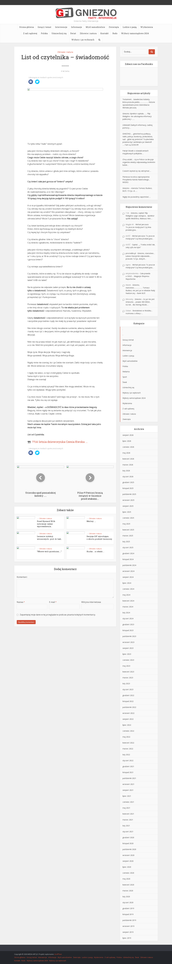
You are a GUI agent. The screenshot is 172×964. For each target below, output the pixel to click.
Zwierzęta (114, 27)
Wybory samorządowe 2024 (135, 33)
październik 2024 (129, 565)
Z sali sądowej (30, 33)
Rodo (114, 33)
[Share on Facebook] (30, 83)
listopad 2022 (128, 701)
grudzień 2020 (128, 837)
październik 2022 (129, 707)
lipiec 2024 (127, 583)
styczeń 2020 (128, 902)
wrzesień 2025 (128, 500)
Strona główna (26, 27)
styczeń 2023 (128, 689)
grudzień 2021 (128, 766)
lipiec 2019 (127, 938)
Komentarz (22, 577)
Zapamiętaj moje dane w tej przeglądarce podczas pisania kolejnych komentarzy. (58, 614)
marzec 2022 (128, 748)
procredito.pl (131, 253)
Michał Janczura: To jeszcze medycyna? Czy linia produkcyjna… (138, 227)
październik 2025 (129, 494)
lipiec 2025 (127, 512)
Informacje (76, 27)
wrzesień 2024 (128, 571)
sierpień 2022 (128, 719)
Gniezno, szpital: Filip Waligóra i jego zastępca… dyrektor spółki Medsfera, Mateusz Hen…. (140, 216)
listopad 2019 (128, 914)
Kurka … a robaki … (95, 551)
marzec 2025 (128, 535)
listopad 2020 (128, 843)
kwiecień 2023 (128, 671)
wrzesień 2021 (128, 784)
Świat (73, 33)
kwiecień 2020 (128, 884)
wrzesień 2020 (128, 855)
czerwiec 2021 (128, 802)
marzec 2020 (128, 890)
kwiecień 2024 (128, 601)
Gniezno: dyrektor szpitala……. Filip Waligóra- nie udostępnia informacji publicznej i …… (137, 116)
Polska (44, 33)
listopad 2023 (128, 630)
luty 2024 (126, 612)
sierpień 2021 (128, 790)
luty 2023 (126, 683)
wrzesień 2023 (128, 642)
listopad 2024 (128, 559)
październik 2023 (129, 636)
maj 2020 (126, 879)
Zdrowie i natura (88, 33)
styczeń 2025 (128, 547)
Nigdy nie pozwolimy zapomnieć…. (137, 197)
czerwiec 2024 (128, 589)
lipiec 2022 (127, 725)
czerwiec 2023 (128, 660)
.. (37, 518)
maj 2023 (126, 666)
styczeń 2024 (128, 618)
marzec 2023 (128, 677)
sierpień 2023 (128, 648)
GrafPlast (58, 954)
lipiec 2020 (127, 867)
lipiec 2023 (127, 654)
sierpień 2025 (128, 506)
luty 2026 (126, 470)
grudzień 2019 (128, 908)
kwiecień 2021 (128, 814)
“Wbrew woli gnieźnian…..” (49, 551)
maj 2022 (126, 737)
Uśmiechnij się (58, 33)
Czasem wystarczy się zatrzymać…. (137, 171)
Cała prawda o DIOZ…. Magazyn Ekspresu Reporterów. (138, 276)
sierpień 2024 (128, 577)
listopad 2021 (128, 772)
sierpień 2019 (128, 932)
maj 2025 (126, 524)
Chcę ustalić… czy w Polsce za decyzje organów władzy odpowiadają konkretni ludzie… (139, 162)
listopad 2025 (128, 488)
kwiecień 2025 (128, 529)
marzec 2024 (128, 606)
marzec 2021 (128, 819)
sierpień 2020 (128, 861)
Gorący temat (44, 27)
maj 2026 (126, 453)
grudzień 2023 (128, 624)
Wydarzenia (146, 27)
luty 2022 (126, 754)
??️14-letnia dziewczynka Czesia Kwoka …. (60, 442)
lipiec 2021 (127, 796)
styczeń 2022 (128, 760)
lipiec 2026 (127, 441)
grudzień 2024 (128, 553)
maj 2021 (126, 808)
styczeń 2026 (128, 476)
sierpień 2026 (128, 435)
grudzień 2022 (128, 695)
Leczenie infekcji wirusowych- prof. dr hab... (49, 537)
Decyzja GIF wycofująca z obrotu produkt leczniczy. (99, 537)
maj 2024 (126, 595)
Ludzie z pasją (130, 27)
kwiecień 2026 (128, 459)
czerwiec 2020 (128, 873)
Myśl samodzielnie (95, 27)
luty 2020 (126, 896)
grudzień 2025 (128, 482)
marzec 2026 (128, 464)
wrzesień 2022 (128, 713)
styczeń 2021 (128, 831)
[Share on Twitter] (37, 83)
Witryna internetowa (91, 602)
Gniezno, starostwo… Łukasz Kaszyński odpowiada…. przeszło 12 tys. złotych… (140, 256)
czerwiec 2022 (128, 731)
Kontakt (104, 33)
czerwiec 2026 (128, 447)
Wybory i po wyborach (82, 39)
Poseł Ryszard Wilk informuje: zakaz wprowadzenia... (46, 524)
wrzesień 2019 (128, 926)
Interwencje (61, 27)
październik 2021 (129, 778)
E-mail (53, 602)
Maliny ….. (91, 521)
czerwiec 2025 (128, 518)
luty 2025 (126, 541)
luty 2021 (126, 825)
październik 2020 (129, 849)
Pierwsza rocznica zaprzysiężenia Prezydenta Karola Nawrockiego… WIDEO (136, 180)
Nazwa (21, 602)
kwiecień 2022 (128, 743)
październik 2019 (129, 920)
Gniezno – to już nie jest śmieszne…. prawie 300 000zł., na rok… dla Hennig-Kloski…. (140, 302)
